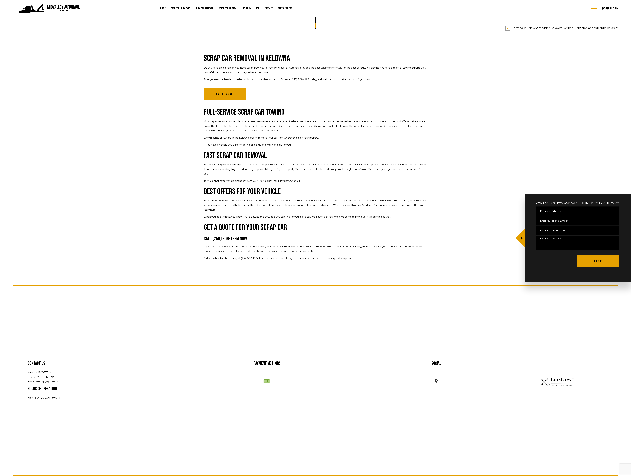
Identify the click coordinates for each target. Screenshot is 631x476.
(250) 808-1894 (610, 8)
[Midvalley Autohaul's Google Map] (436, 381)
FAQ (257, 8)
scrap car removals (331, 67)
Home (163, 8)
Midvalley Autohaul (63, 7)
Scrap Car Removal (228, 8)
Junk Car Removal (204, 8)
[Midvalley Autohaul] (31, 8)
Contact (268, 8)
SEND (598, 261)
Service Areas (285, 8)
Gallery (247, 8)
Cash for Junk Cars (180, 8)
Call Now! (225, 94)
